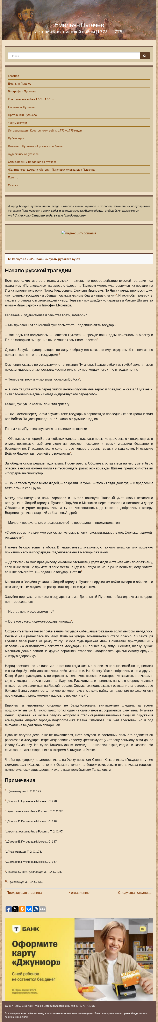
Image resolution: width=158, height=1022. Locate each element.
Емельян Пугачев (79, 25)
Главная (13, 75)
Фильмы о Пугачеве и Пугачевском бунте (35, 146)
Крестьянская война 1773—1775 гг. (31, 99)
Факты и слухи (17, 122)
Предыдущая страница (24, 892)
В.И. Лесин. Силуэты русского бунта (54, 259)
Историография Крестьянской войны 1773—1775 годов (45, 130)
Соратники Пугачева (21, 107)
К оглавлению (79, 892)
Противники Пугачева (22, 114)
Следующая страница (134, 892)
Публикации (16, 138)
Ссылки (13, 185)
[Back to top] (149, 1013)
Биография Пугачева (22, 91)
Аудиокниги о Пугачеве (23, 154)
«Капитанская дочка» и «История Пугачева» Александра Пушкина (51, 169)
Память (13, 177)
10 (86, 695)
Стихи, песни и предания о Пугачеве (32, 161)
